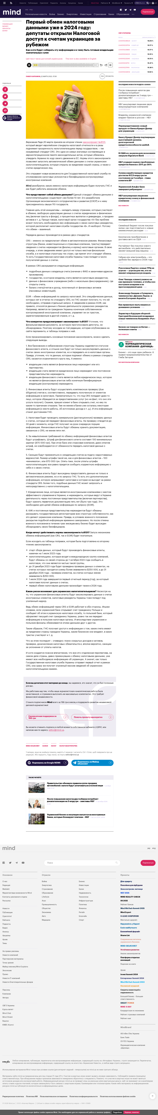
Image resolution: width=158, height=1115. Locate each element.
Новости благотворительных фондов (17, 982)
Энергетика (72, 14)
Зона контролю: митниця (131, 889)
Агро (44, 901)
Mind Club (95, 3)
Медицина (46, 920)
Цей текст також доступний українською (44, 59)
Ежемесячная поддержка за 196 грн (42, 717)
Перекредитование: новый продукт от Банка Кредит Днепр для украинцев (135, 128)
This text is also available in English (81, 59)
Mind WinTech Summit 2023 (132, 982)
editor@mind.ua (56, 730)
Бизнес (60, 14)
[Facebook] (121, 10)
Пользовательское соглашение (53, 1096)
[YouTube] (135, 10)
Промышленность (49, 904)
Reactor (5, 1021)
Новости (23, 3)
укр (26, 9)
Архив (80, 3)
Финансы (6, 28)
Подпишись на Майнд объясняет (88, 763)
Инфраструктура (86, 901)
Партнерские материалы (12, 959)
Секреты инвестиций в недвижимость (130, 991)
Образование (122, 14)
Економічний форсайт (130, 931)
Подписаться (148, 12)
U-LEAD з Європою (129, 916)
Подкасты (54, 3)
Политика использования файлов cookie (117, 1096)
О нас (4, 881)
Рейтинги (6, 920)
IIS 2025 (124, 901)
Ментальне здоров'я (128, 920)
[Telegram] (130, 10)
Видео (5, 928)
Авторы (5, 998)
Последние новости (127, 220)
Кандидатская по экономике (132, 1010)
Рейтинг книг (125, 1018)
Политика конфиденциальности (83, 1096)
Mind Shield (7, 1017)
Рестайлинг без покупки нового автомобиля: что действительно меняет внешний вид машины (134, 248)
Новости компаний (10, 955)
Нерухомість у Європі (129, 924)
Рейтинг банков (126, 904)
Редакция (6, 885)
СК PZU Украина (127, 1041)
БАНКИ (45, 746)
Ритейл (82, 912)
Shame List (125, 935)
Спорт (81, 920)
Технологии (83, 897)
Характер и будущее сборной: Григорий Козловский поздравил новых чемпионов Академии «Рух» (136, 316)
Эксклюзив (6, 970)
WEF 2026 (124, 893)
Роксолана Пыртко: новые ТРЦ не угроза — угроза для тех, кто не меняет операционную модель (136, 270)
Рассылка (6, 901)
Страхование (100, 14)
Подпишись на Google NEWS (46, 763)
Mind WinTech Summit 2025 (132, 908)
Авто (44, 916)
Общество (46, 908)
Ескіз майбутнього (128, 928)
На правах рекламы (10, 951)
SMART (127, 1003)
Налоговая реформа (68, 746)
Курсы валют (7, 1009)
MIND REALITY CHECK (130, 897)
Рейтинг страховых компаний (132, 1014)
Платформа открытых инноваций (130, 959)
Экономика (46, 912)
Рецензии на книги (128, 964)
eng (31, 9)
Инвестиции (85, 14)
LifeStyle (45, 897)
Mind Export (125, 912)
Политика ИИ (32, 1096)
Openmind (44, 3)
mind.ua (92, 1070)
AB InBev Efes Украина (129, 1033)
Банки (111, 14)
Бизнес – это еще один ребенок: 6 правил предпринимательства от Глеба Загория (136, 354)
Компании (6, 994)
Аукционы (72, 3)
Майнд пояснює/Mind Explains (15, 967)
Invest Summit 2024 (129, 974)
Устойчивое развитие (129, 950)
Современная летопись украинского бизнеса (130, 941)
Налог (53, 746)
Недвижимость (85, 893)
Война (52, 14)
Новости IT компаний (11, 978)
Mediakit (6, 889)
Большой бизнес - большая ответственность (131, 998)
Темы (4, 943)
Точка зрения (7, 963)
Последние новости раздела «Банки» (134, 84)
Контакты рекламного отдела (14, 897)
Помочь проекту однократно (88, 717)
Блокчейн (83, 916)
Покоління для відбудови (131, 885)
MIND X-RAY (125, 1007)
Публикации (33, 3)
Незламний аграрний (129, 986)
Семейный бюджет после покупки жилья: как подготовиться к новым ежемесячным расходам (135, 228)
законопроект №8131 (94, 142)
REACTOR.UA (152, 3)
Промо (5, 974)
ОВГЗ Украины (124, 33)
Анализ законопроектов (130, 953)
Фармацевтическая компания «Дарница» (132, 1046)
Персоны (6, 990)
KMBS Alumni (140, 3)
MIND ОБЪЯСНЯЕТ (33, 746)
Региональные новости (36, 14)
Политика (83, 904)
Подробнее (117, 1112)
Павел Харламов (33, 76)
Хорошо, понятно (132, 1112)
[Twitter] (126, 10)
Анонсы (63, 3)
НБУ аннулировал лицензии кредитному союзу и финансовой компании (136, 198)
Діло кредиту (126, 881)
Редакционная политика (13, 1096)
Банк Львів (124, 1037)
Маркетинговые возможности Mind (17, 893)
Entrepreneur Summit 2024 (132, 978)
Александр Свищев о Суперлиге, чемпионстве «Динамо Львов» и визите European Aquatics (135, 295)
